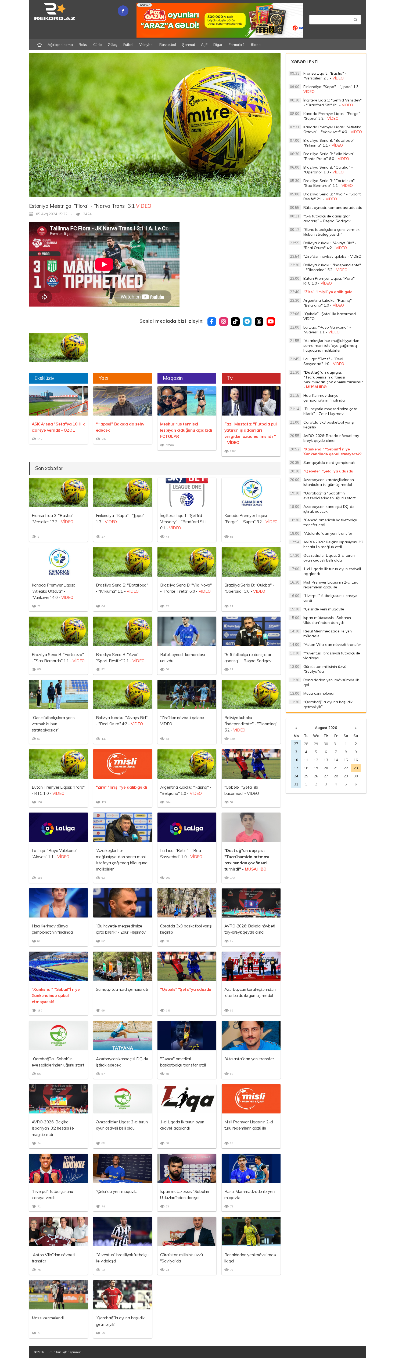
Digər (217, 44)
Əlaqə (256, 44)
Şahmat (188, 44)
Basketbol (167, 44)
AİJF (204, 44)
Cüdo (97, 44)
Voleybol (146, 44)
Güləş (112, 44)
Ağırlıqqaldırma (60, 44)
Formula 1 (237, 44)
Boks (83, 44)
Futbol (128, 44)
